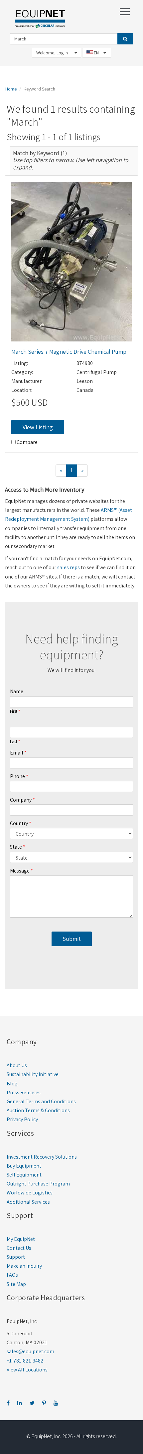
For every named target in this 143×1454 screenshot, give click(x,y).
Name (16, 691)
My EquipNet (21, 1239)
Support (16, 1256)
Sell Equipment (24, 1174)
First (13, 711)
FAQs (12, 1274)
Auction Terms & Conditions (38, 1110)
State (16, 846)
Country (19, 823)
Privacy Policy (22, 1119)
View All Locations (27, 1369)
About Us (17, 1065)
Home (11, 89)
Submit (72, 938)
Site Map (16, 1284)
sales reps (68, 567)
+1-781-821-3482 (25, 1360)
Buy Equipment (24, 1165)
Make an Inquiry (24, 1265)
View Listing (38, 427)
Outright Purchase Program (38, 1183)
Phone (17, 776)
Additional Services (28, 1201)
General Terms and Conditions (41, 1101)
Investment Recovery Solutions (42, 1156)
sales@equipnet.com (30, 1351)
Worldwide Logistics (30, 1192)
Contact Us (19, 1247)
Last (13, 742)
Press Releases (24, 1092)
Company (21, 799)
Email (16, 752)
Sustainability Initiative (33, 1074)
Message (20, 870)
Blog (12, 1083)
